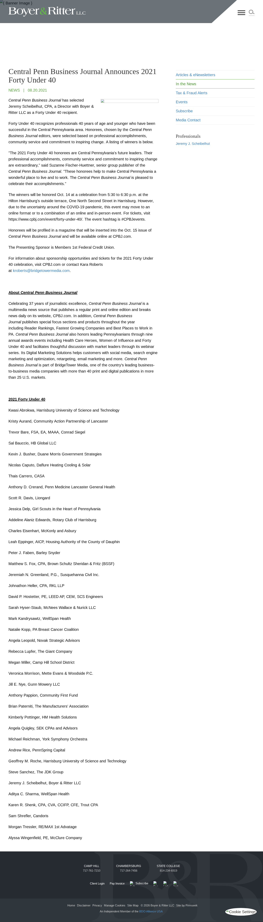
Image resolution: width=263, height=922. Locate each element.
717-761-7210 (91, 870)
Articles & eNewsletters (195, 75)
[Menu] (241, 13)
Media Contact (188, 120)
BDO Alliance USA (151, 911)
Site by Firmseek (187, 905)
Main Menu (119, 5)
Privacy (97, 905)
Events (182, 102)
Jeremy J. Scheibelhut (193, 144)
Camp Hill (91, 866)
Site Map (132, 905)
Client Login (97, 883)
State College (168, 866)
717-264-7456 (128, 870)
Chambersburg (128, 866)
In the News (186, 84)
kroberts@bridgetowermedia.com (41, 270)
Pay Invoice (117, 883)
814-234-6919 (168, 870)
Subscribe (184, 111)
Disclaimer (83, 905)
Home (71, 905)
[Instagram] (175, 883)
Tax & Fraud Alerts (191, 93)
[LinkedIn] (165, 883)
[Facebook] (155, 883)
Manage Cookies (114, 905)
